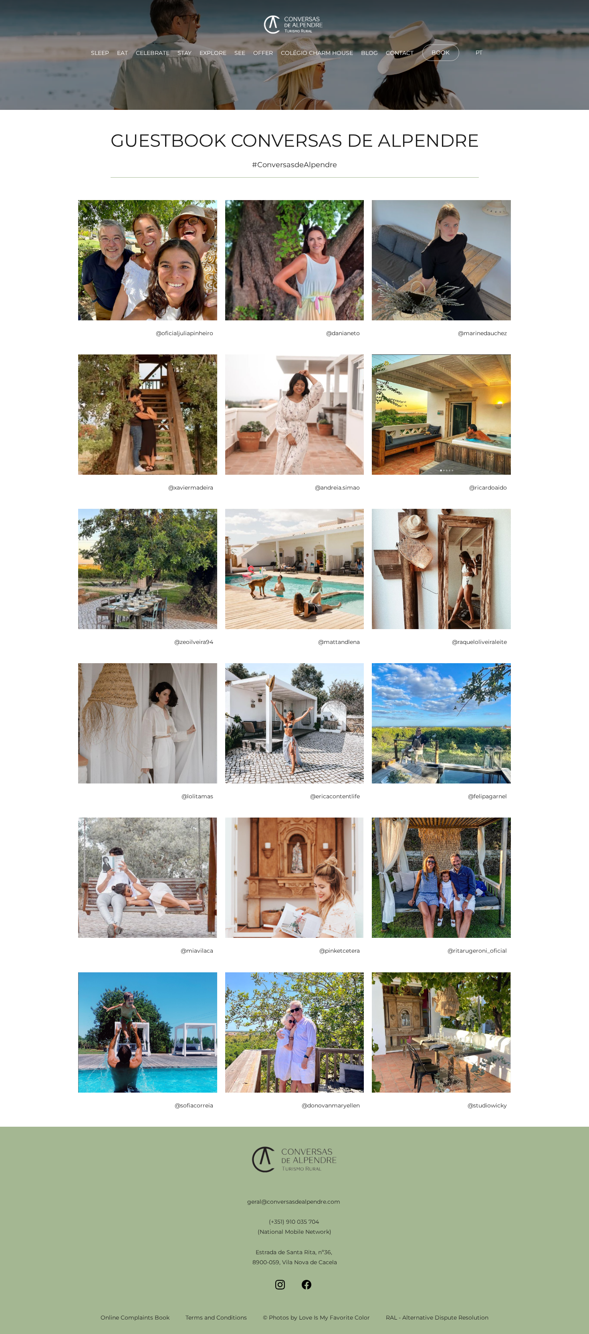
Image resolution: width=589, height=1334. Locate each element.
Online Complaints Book (135, 1317)
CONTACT (400, 53)
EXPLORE (213, 53)
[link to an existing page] (294, 25)
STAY (185, 53)
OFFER (263, 53)
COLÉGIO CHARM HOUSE (317, 53)
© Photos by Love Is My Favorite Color (316, 1317)
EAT (122, 53)
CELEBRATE (152, 53)
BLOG (369, 53)
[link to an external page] (441, 60)
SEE (239, 53)
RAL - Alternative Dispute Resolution (437, 1317)
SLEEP (100, 53)
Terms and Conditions (216, 1317)
